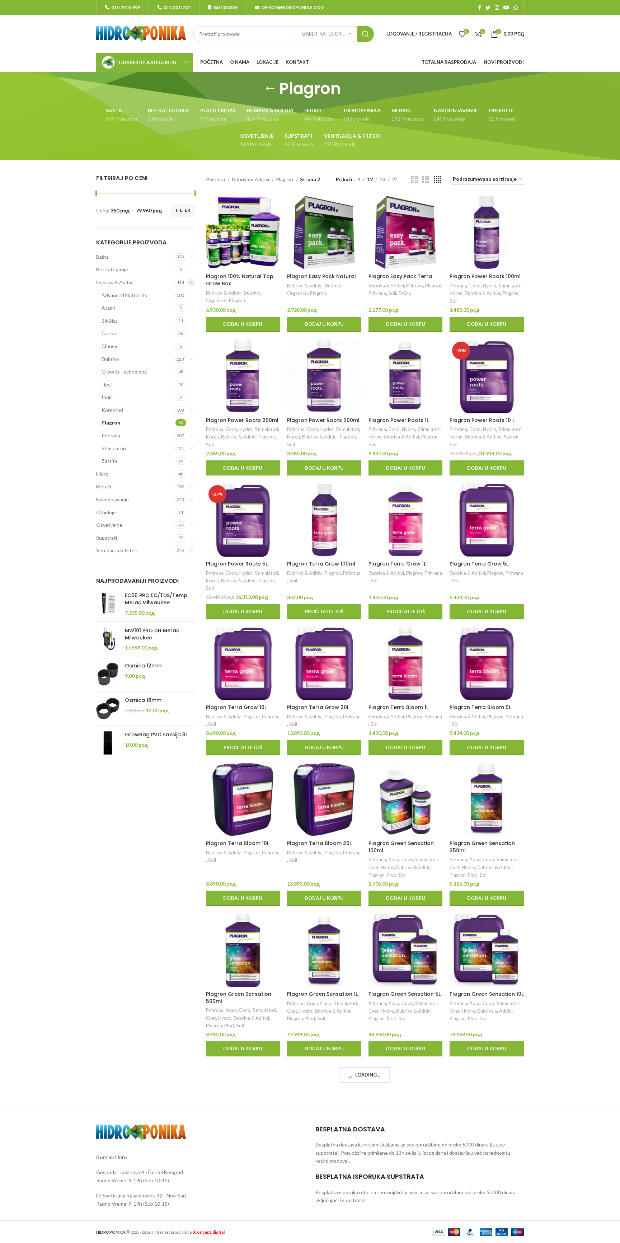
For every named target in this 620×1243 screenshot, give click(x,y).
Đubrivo (110, 359)
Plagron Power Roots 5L (237, 563)
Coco (475, 286)
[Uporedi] (274, 207)
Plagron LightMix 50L (394, 1144)
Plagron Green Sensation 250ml (482, 847)
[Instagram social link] (497, 7)
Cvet (373, 867)
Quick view (274, 223)
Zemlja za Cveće (223, 1169)
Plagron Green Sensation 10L (486, 994)
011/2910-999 (125, 7)
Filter (183, 210)
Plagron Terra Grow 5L (479, 563)
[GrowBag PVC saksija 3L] (107, 743)
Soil (392, 293)
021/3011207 (177, 7)
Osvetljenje (109, 525)
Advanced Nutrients (124, 295)
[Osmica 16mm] (107, 708)
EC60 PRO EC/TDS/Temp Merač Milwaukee (156, 599)
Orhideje (106, 512)
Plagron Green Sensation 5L (404, 994)
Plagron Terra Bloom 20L (319, 843)
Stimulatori (114, 448)
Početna (216, 179)
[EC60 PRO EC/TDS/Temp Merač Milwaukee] (107, 604)
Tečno (405, 293)
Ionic (107, 397)
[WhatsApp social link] (515, 7)
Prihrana (111, 435)
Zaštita (109, 461)
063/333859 (225, 7)
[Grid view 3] (425, 179)
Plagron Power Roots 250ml (242, 420)
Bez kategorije (112, 269)
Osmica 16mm (143, 700)
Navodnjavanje (112, 499)
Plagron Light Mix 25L (232, 1144)
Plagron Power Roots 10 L (482, 420)
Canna (109, 333)
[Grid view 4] (437, 179)
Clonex (109, 346)
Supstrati (106, 538)
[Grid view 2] (414, 179)
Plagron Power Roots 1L (398, 420)
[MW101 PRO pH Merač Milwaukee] (107, 639)
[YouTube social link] (506, 7)
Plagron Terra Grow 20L (318, 707)
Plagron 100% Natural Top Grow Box (239, 280)
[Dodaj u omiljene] (274, 239)
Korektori (112, 410)
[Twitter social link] (488, 7)
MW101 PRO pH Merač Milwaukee (152, 634)
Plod (391, 875)
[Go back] (270, 88)
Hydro (489, 286)
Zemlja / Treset (243, 1161)
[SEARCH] (365, 34)
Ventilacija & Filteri (116, 550)
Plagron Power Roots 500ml (323, 420)
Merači (103, 486)
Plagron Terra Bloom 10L (237, 843)
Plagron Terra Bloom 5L (480, 707)
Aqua (393, 859)
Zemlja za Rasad (259, 1169)
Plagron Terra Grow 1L (397, 563)
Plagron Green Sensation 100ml (401, 847)
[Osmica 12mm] (107, 674)
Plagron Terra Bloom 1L (398, 707)
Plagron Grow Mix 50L (477, 1144)
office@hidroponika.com (292, 7)
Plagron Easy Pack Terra (400, 276)
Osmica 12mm (143, 665)
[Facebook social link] (479, 7)
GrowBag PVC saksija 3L (156, 734)
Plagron (111, 422)
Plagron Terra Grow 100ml (321, 563)
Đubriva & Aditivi (114, 282)
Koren (456, 293)
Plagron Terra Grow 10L (236, 707)
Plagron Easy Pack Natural (321, 276)
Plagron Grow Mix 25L (315, 1144)
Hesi (107, 384)
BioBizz (109, 321)
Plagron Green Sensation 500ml (238, 997)
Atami (108, 308)
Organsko (216, 300)
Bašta (102, 257)
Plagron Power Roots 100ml (485, 276)
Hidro (102, 474)
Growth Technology (124, 372)
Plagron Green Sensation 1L (322, 994)
